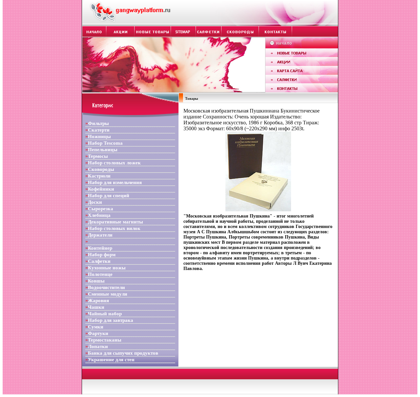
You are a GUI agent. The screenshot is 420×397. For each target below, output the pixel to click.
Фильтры (98, 123)
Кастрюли (99, 175)
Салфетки (99, 261)
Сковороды (101, 169)
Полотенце (100, 274)
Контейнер (100, 248)
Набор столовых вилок (114, 228)
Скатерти (99, 130)
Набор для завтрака (110, 320)
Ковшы (96, 280)
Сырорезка (100, 208)
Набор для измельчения (115, 182)
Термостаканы (104, 340)
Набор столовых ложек (114, 162)
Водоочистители (106, 287)
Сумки (95, 326)
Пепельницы (102, 149)
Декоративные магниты (115, 221)
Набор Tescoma (105, 143)
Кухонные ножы (107, 267)
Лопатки (98, 346)
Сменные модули (107, 294)
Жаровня (98, 300)
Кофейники (101, 189)
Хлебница (99, 215)
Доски (95, 202)
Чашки (96, 307)
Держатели (100, 235)
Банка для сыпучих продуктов (123, 353)
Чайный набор (105, 313)
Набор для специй (108, 195)
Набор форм (102, 254)
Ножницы (99, 136)
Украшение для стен (111, 359)
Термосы (98, 156)
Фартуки (98, 333)
